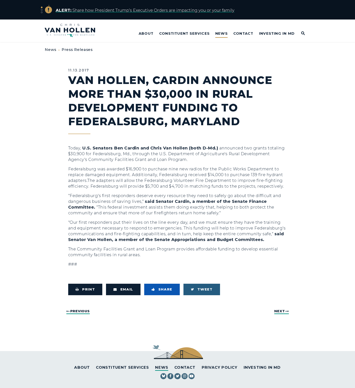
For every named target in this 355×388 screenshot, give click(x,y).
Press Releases (77, 49)
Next (279, 311)
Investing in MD (277, 33)
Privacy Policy (219, 367)
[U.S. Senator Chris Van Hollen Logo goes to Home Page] (73, 31)
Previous (80, 311)
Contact (243, 33)
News (221, 33)
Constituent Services (184, 33)
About (146, 33)
